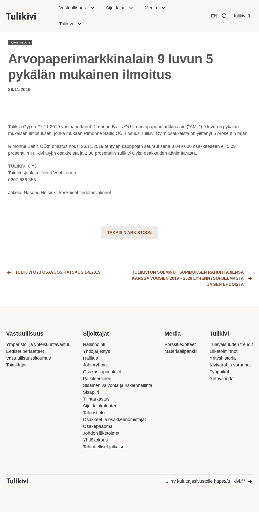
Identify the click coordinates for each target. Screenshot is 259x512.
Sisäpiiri (91, 392)
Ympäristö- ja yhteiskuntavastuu (38, 344)
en (214, 15)
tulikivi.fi (242, 15)
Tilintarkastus (96, 399)
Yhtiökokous (95, 440)
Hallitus (90, 358)
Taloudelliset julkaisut (104, 446)
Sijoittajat (115, 7)
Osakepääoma (98, 426)
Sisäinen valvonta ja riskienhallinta (117, 385)
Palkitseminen (97, 378)
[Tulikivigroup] (27, 16)
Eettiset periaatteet (25, 351)
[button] (224, 16)
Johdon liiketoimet (101, 433)
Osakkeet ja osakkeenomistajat (114, 419)
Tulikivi (66, 23)
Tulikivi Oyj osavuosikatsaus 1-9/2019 (57, 272)
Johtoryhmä (95, 364)
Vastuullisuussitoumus (28, 358)
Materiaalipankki (180, 351)
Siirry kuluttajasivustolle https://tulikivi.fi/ (205, 481)
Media (151, 7)
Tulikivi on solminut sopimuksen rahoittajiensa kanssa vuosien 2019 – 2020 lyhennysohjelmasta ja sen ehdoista (188, 278)
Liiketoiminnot (224, 351)
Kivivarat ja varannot (230, 364)
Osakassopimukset (102, 371)
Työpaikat (219, 371)
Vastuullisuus (72, 7)
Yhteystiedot (222, 378)
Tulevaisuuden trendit (231, 344)
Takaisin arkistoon (129, 232)
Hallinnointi (94, 344)
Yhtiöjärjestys (96, 351)
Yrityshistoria (223, 358)
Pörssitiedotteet (180, 344)
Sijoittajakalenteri (100, 405)
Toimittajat (16, 364)
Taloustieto (94, 412)
